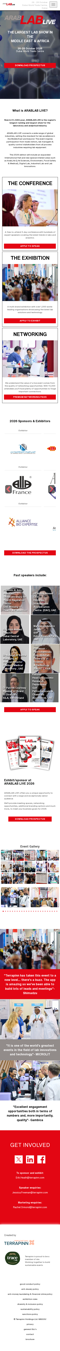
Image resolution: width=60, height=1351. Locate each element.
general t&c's (30, 1329)
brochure (30, 1339)
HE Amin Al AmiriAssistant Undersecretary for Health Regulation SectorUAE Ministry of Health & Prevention (15, 600)
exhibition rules (30, 1299)
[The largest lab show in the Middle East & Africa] (7, 4)
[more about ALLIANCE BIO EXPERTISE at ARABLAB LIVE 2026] (23, 521)
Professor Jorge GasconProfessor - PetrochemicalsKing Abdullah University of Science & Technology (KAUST (43, 655)
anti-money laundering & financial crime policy (30, 1294)
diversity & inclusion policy (30, 1304)
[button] (55, 900)
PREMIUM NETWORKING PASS (30, 397)
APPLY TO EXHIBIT (30, 320)
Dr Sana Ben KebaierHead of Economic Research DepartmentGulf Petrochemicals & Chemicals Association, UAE (43, 684)
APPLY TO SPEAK (30, 246)
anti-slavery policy (30, 1289)
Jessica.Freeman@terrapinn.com (30, 1192)
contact (30, 1334)
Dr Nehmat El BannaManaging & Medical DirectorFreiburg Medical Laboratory (14, 662)
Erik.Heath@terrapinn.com (30, 1177)
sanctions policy (30, 1314)
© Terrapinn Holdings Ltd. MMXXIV (30, 1319)
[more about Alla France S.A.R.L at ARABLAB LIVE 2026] (23, 485)
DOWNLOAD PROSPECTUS (30, 65)
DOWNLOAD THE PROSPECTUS (30, 553)
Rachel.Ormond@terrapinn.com (30, 1207)
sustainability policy (30, 1309)
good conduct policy (30, 1284)
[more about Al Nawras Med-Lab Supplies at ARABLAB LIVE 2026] (23, 448)
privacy (30, 1324)
